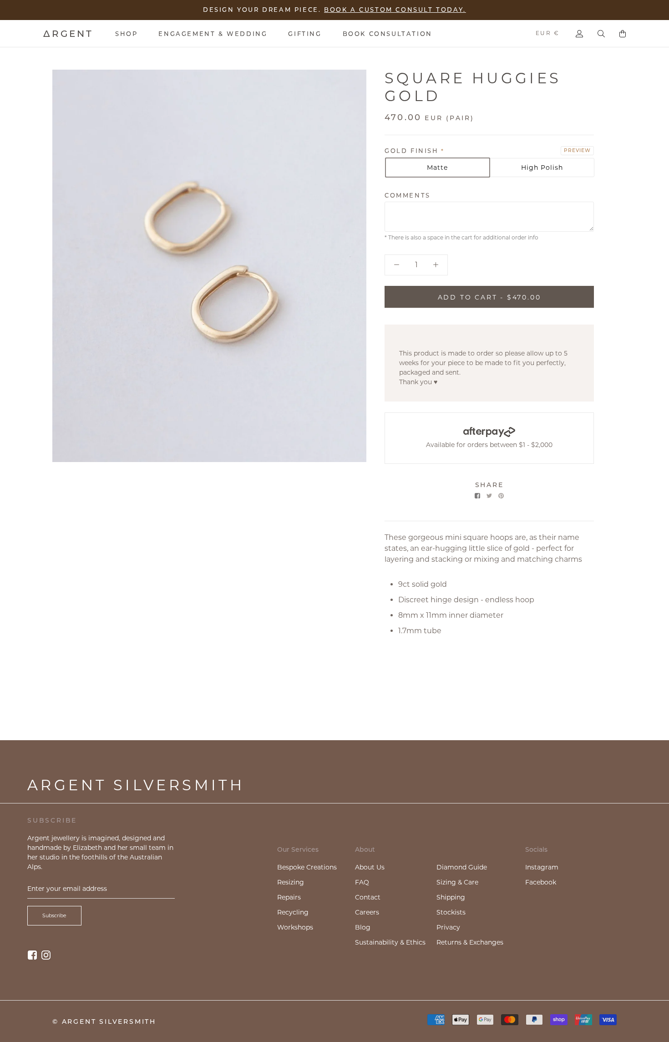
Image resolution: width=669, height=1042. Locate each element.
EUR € (547, 33)
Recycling (293, 912)
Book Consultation (387, 33)
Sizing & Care (457, 882)
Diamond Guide (461, 867)
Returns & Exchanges (469, 942)
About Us (370, 867)
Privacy (448, 927)
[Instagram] (46, 955)
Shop (126, 33)
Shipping (450, 897)
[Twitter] (489, 495)
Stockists (451, 912)
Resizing (290, 882)
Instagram (541, 867)
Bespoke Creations (307, 867)
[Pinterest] (501, 495)
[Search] (601, 33)
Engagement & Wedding (212, 33)
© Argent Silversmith (104, 1021)
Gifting (304, 33)
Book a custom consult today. (395, 9)
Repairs (289, 897)
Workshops (295, 927)
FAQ (362, 882)
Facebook (540, 882)
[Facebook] (477, 495)
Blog (362, 927)
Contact (367, 897)
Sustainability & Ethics (390, 942)
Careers (367, 912)
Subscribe (54, 915)
